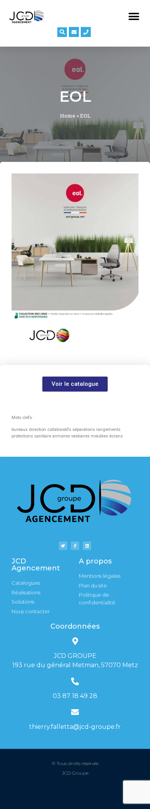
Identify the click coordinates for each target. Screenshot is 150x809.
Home (67, 115)
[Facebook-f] (75, 546)
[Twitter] (63, 546)
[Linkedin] (87, 546)
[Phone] (86, 32)
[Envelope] (74, 32)
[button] (133, 16)
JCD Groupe (75, 773)
